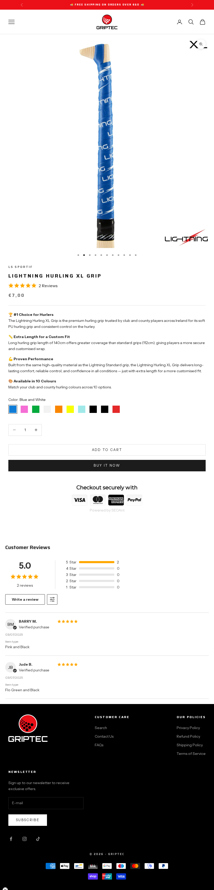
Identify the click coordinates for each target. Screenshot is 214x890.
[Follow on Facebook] (11, 838)
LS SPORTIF (20, 266)
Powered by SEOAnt (107, 510)
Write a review (25, 599)
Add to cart (107, 450)
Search (101, 727)
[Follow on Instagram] (24, 838)
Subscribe (27, 820)
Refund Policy (188, 736)
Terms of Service (191, 753)
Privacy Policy (188, 727)
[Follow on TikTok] (38, 838)
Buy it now (107, 465)
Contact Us (104, 736)
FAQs (99, 745)
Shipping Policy (190, 745)
